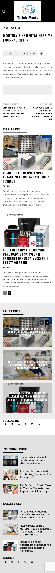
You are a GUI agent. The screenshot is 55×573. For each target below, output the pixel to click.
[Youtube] (38, 424)
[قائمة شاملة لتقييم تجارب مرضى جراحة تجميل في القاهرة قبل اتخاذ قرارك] (10, 460)
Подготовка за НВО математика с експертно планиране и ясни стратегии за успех (27, 365)
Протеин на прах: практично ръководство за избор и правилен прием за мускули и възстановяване (25, 256)
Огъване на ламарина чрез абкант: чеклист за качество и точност (26, 177)
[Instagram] (12, 424)
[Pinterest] (25, 424)
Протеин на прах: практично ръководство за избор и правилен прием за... (35, 546)
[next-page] (9, 293)
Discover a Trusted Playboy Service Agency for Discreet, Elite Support (14, 112)
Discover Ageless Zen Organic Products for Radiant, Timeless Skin (42, 113)
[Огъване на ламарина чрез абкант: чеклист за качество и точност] (27, 152)
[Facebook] (5, 424)
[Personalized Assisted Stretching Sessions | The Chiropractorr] (10, 475)
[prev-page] (5, 293)
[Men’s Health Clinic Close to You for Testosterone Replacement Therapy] (10, 489)
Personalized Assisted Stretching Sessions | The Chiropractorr (36, 474)
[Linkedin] (18, 424)
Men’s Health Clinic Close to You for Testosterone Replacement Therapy (35, 488)
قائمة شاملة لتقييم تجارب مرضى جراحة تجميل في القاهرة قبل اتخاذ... (33, 459)
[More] (41, 53)
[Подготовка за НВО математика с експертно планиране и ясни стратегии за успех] (10, 529)
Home (6, 27)
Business (15, 27)
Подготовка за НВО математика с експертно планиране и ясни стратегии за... (35, 530)
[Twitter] (31, 424)
